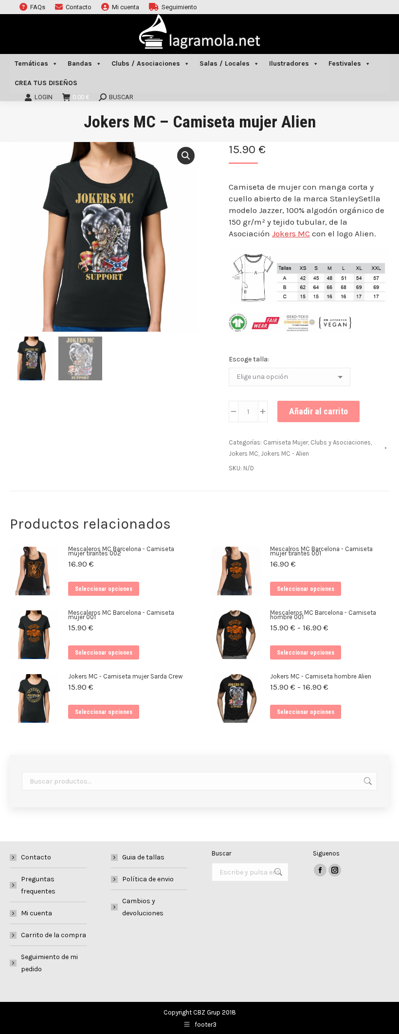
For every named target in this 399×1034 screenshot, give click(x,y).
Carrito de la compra (53, 935)
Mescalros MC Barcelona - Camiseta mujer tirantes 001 (321, 551)
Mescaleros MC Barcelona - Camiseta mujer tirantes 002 (121, 551)
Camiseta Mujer (285, 442)
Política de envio (148, 879)
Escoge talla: (249, 359)
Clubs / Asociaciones (145, 63)
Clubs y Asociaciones (340, 442)
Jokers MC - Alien (285, 453)
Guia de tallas (143, 857)
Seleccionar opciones (103, 589)
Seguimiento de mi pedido (49, 963)
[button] (186, 155)
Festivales (344, 63)
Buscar (367, 781)
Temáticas (31, 63)
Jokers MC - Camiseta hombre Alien (320, 676)
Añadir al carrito (318, 411)
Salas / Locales (225, 63)
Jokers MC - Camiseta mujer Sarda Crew (125, 676)
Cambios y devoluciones (142, 907)
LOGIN (44, 97)
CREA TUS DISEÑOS (46, 83)
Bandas (80, 63)
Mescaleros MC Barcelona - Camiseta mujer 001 (121, 614)
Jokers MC (291, 233)
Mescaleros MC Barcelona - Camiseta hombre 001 (323, 614)
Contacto (36, 857)
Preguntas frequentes (38, 885)
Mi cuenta (36, 913)
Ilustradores (289, 63)
